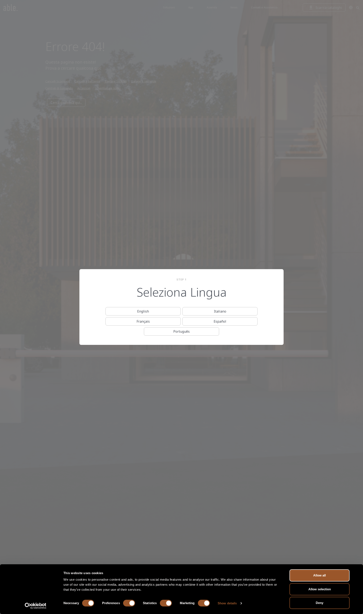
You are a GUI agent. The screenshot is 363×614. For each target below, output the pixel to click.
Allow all (319, 575)
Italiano (220, 311)
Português (181, 331)
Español (220, 321)
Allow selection (319, 589)
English (143, 311)
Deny (319, 603)
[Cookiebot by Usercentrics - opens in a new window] (35, 606)
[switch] (129, 603)
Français (143, 321)
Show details (227, 603)
